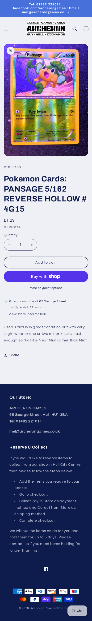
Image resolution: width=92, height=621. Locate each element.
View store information (27, 314)
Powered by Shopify (59, 608)
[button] (6, 28)
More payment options (46, 288)
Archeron (37, 608)
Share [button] (14, 355)
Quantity (10, 235)
